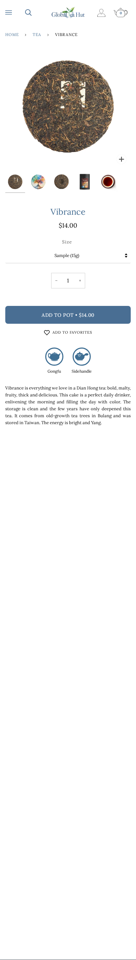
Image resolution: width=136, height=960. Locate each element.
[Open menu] (15, 12)
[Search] (35, 12)
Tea (37, 34)
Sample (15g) (66, 255)
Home (12, 34)
